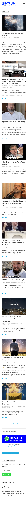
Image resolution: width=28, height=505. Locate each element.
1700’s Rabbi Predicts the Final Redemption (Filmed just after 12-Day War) (13, 243)
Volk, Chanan (22, 282)
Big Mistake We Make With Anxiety (13, 122)
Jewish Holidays (19, 323)
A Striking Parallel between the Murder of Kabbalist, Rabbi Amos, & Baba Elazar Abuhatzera (14, 81)
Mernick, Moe (17, 166)
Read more (4, 56)
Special (20, 207)
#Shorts (11, 37)
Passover (4, 324)
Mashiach (17, 247)
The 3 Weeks (9, 87)
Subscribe (6, 474)
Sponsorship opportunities (10, 453)
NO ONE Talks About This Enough (13, 280)
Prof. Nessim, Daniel (18, 37)
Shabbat (16, 207)
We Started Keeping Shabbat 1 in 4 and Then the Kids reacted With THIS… (13, 203)
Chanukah (19, 406)
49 (13, 423)
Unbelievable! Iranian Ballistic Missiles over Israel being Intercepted (12, 319)
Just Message (14, 445)
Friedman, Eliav (17, 124)
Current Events (17, 85)
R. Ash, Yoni (14, 362)
